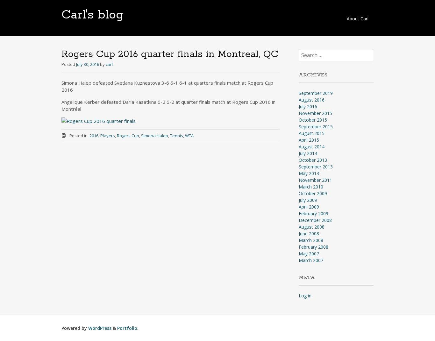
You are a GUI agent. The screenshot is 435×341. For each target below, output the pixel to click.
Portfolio (127, 328)
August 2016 (311, 100)
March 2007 (311, 260)
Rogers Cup (128, 136)
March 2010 (311, 187)
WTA (189, 136)
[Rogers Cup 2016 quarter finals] (98, 121)
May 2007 (309, 254)
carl (109, 64)
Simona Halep (154, 136)
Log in (305, 296)
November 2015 (315, 113)
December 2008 (315, 220)
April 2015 (309, 140)
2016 (93, 136)
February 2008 (313, 247)
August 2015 (311, 133)
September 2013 (316, 167)
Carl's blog (92, 15)
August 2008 (311, 227)
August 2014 (311, 147)
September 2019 (316, 93)
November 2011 (315, 180)
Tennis (176, 136)
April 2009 (309, 207)
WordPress (99, 328)
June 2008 (309, 234)
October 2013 (313, 160)
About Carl (357, 19)
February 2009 (313, 213)
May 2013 (309, 173)
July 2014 (308, 153)
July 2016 (308, 106)
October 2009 (313, 193)
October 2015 (313, 120)
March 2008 (311, 240)
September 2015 (316, 127)
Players (107, 136)
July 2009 (308, 200)
